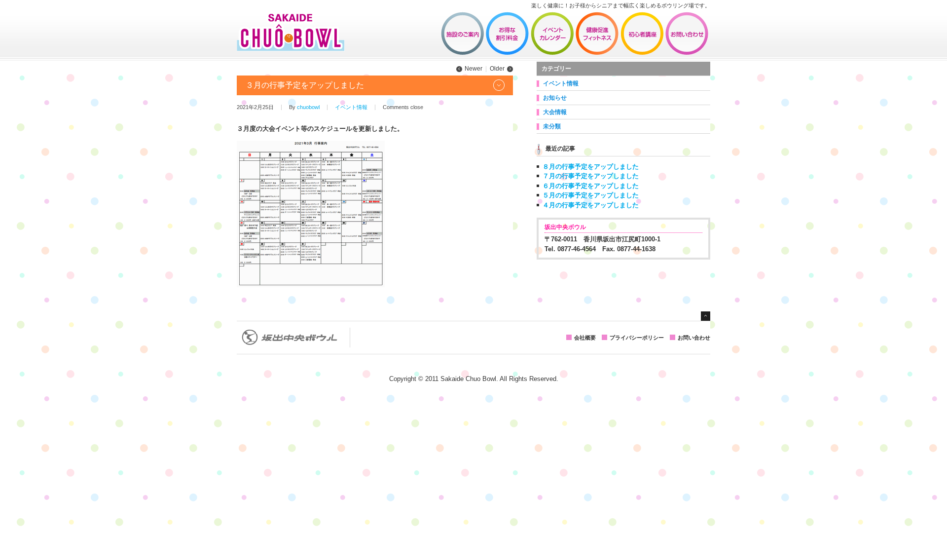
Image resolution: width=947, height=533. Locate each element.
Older (497, 68)
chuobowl (308, 107)
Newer (473, 68)
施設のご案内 (462, 33)
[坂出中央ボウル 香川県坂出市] (291, 48)
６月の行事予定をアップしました (591, 186)
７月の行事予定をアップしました (591, 176)
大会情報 (555, 112)
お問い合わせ (687, 33)
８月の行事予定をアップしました (591, 166)
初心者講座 (642, 33)
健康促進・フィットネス (597, 33)
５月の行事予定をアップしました (591, 195)
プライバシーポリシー (637, 338)
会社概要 (585, 338)
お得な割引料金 (507, 33)
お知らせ (555, 97)
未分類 (552, 126)
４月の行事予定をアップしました (591, 205)
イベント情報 (552, 33)
